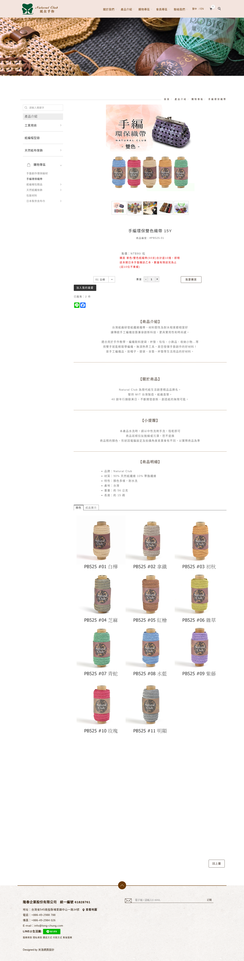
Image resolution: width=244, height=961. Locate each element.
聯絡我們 (179, 9)
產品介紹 (126, 9)
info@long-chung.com (48, 925)
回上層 (216, 863)
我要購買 (191, 279)
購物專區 (144, 9)
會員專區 (162, 9)
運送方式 (47, 937)
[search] (220, 9)
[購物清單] (211, 8)
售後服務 (67, 937)
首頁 (167, 99)
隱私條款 (37, 937)
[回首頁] (40, 9)
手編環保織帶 (217, 99)
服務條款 (27, 937)
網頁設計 (49, 949)
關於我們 (108, 9)
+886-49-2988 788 (43, 914)
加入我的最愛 (85, 287)
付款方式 (57, 937)
